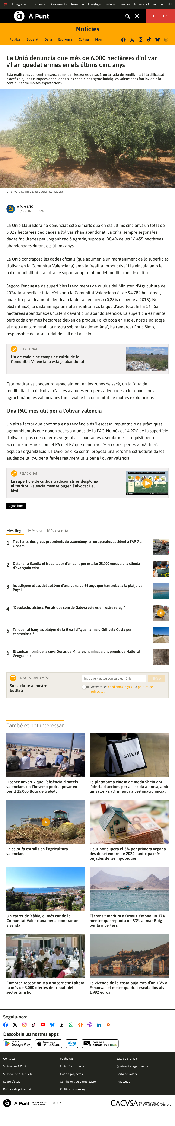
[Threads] (166, 40)
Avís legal (123, 1081)
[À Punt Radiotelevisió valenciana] (25, 1103)
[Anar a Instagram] (25, 1024)
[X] (132, 40)
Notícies (87, 28)
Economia (65, 39)
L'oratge (124, 4)
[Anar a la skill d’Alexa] (72, 1043)
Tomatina (77, 4)
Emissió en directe (72, 1066)
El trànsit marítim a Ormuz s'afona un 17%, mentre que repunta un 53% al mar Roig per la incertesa (128, 920)
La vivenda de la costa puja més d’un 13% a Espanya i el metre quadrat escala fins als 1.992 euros (128, 987)
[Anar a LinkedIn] (100, 1024)
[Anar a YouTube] (44, 1024)
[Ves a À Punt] (31, 16)
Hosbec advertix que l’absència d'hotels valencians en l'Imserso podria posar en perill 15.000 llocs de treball (42, 786)
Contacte (9, 1058)
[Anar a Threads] (63, 1024)
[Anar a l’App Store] (48, 1043)
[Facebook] (123, 39)
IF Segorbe (18, 4)
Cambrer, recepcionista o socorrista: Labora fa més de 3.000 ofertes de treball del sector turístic (45, 987)
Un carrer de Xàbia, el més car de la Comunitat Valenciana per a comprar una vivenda (43, 920)
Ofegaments (58, 4)
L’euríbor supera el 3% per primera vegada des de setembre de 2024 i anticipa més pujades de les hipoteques (128, 853)
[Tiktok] (149, 39)
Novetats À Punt (145, 4)
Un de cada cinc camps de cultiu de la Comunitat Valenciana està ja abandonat (47, 359)
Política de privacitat (17, 1089)
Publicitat (66, 1058)
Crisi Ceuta (38, 4)
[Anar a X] (16, 1024)
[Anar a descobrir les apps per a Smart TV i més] (100, 1043)
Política (15, 39)
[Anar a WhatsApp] (72, 1024)
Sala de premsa (127, 1058)
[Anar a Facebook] (6, 1024)
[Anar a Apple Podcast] (91, 1024)
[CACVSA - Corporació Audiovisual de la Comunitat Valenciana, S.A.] (141, 1103)
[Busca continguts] (127, 16)
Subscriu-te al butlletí (17, 1074)
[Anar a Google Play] (17, 1043)
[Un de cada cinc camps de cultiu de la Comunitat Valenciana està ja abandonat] (147, 359)
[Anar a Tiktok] (34, 1024)
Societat (32, 39)
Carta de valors (127, 1074)
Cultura (84, 39)
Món (98, 39)
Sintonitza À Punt (14, 1066)
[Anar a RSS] (109, 1024)
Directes (160, 16)
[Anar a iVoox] (81, 1024)
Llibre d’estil (11, 1081)
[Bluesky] (157, 40)
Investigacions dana (101, 4)
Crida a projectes (71, 1074)
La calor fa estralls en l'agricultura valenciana (37, 851)
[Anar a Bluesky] (53, 1024)
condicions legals (120, 687)
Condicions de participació (78, 1081)
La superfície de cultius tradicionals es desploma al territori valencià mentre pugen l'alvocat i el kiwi (54, 486)
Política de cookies (72, 1089)
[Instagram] (141, 39)
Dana (48, 39)
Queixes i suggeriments (132, 1066)
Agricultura (16, 506)
